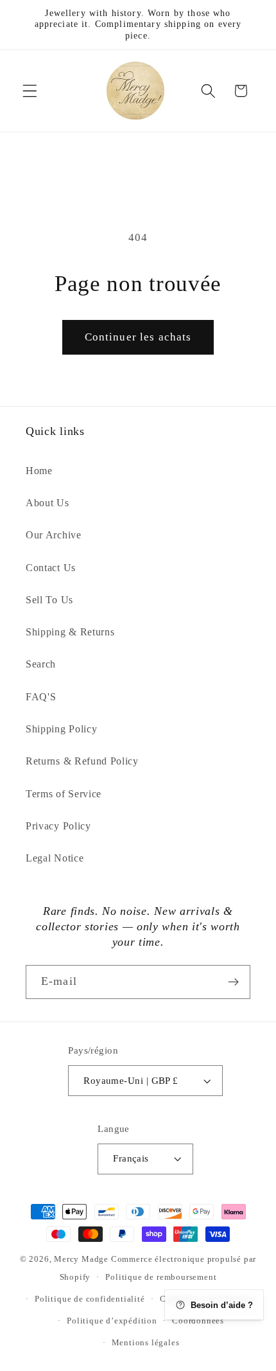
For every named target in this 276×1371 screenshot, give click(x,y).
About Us (47, 502)
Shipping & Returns (70, 631)
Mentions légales (146, 1342)
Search (41, 664)
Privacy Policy (58, 825)
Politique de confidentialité (90, 1299)
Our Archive (54, 534)
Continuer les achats (138, 337)
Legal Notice (54, 858)
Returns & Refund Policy (82, 761)
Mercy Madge (82, 1259)
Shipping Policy (61, 728)
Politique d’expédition (112, 1320)
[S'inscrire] (233, 982)
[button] (29, 91)
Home (39, 470)
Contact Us (51, 567)
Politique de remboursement (160, 1277)
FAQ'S (41, 696)
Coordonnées (198, 1320)
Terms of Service (63, 793)
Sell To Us (49, 599)
